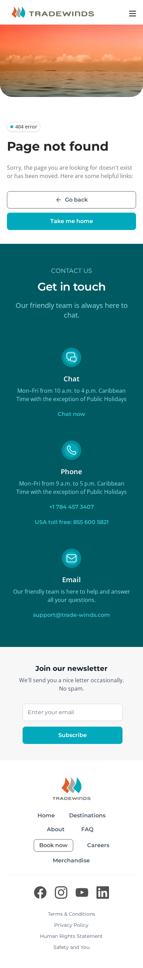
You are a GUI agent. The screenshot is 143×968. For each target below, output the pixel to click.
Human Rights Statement (71, 936)
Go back (76, 199)
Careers (98, 845)
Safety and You (71, 947)
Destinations (87, 815)
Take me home (71, 221)
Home (46, 815)
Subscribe (72, 735)
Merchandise (71, 860)
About (56, 829)
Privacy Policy (71, 925)
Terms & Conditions (71, 914)
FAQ (87, 829)
